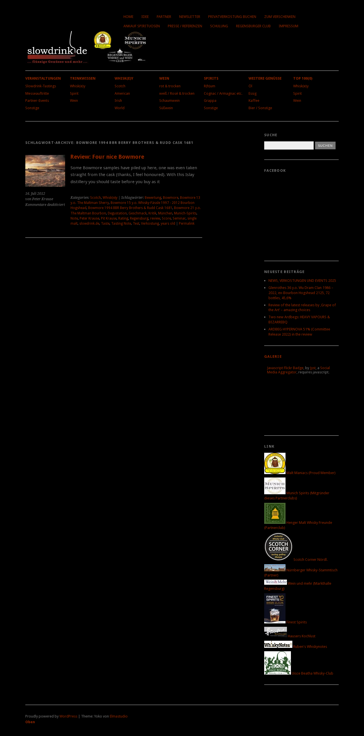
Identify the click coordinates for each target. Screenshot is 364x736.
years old (168, 224)
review (155, 218)
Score (166, 218)
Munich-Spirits (185, 213)
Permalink (187, 224)
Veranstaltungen (43, 78)
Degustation (117, 213)
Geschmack (138, 213)
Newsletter (189, 17)
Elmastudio (119, 716)
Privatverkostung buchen (232, 17)
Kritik (152, 213)
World (120, 108)
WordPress (68, 716)
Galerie (273, 356)
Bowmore (170, 198)
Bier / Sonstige (260, 108)
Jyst (313, 368)
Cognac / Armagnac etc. (223, 93)
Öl (250, 86)
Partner (164, 17)
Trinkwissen (83, 78)
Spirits (211, 78)
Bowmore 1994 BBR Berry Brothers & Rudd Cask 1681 (130, 208)
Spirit (74, 93)
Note (74, 218)
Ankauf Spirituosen (141, 26)
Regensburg (139, 218)
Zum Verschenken (279, 17)
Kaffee (254, 100)
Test (136, 224)
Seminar (179, 218)
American (122, 93)
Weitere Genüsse (265, 78)
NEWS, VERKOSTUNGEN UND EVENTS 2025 (302, 280)
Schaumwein (169, 100)
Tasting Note (121, 224)
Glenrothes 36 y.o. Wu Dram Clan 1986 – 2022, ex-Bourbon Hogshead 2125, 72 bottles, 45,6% (300, 293)
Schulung (219, 26)
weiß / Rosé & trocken (177, 93)
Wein (74, 100)
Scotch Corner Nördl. (310, 559)
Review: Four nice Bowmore (107, 157)
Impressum (288, 26)
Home (128, 17)
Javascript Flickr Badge (285, 368)
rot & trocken (170, 86)
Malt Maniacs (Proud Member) (311, 473)
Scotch (120, 86)
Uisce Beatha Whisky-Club (312, 673)
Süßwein (166, 108)
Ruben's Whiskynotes (309, 646)
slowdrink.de (89, 224)
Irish (118, 100)
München (165, 213)
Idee (145, 17)
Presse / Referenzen (185, 26)
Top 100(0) (302, 78)
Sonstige (32, 108)
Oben (30, 722)
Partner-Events (37, 100)
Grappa (210, 100)
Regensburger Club (253, 26)
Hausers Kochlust (301, 636)
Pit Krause (109, 218)
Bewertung (153, 198)
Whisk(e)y (77, 86)
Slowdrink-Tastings (40, 86)
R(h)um (209, 86)
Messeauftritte (37, 93)
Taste (105, 224)
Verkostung (150, 224)
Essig (253, 93)
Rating (123, 218)
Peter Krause (89, 218)
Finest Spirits (296, 622)
